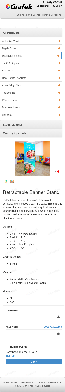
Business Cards (11, 107)
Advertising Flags (12, 85)
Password (12, 326)
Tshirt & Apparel (11, 63)
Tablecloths (8, 92)
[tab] (31, 32)
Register (44, 5)
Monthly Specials (14, 133)
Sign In (34, 361)
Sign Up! (10, 355)
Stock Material (12, 124)
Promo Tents (9, 100)
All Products (11, 33)
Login (59, 5)
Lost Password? (53, 326)
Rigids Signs (9, 48)
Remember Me (18, 346)
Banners (7, 115)
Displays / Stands (12, 55)
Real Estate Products (14, 78)
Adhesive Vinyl (10, 41)
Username (12, 310)
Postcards (7, 70)
